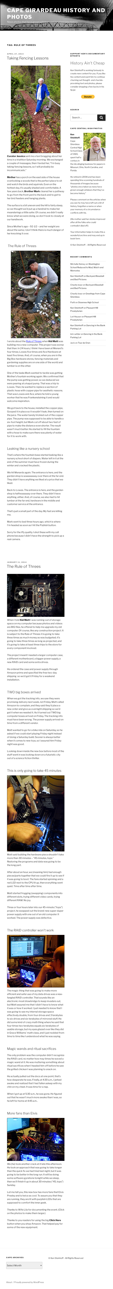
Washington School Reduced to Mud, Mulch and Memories (86, 267)
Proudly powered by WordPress (29, 1282)
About (9, 1282)
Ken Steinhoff (76, 276)
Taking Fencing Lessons (28, 58)
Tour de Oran (84, 343)
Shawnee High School (88, 302)
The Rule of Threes (24, 566)
